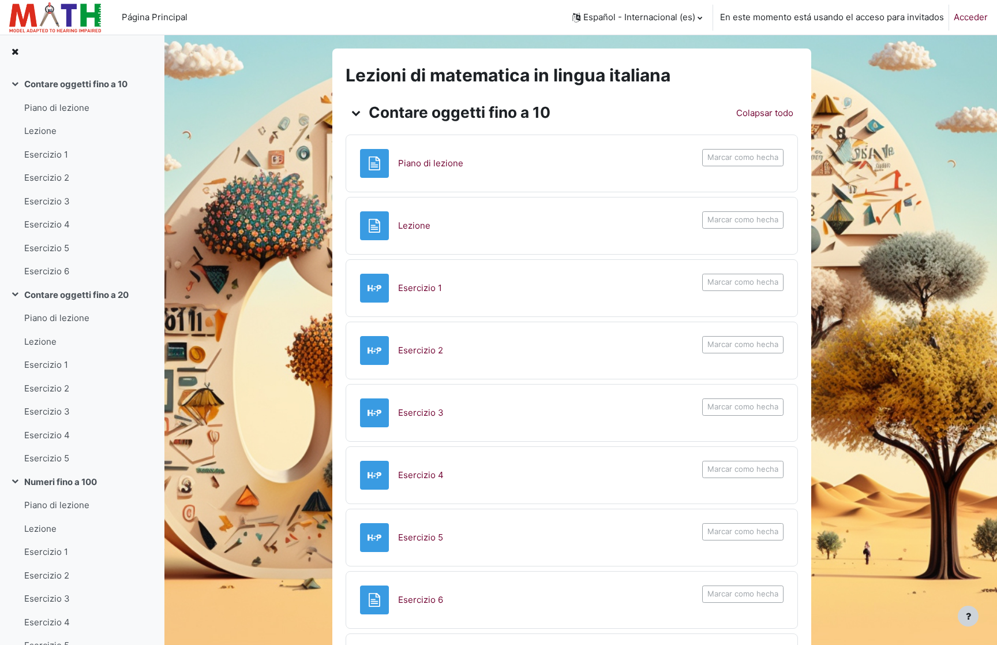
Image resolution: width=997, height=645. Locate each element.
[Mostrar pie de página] (968, 616)
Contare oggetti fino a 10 (76, 84)
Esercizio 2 (46, 177)
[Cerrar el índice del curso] (15, 52)
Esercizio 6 (46, 271)
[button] (637, 17)
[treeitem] (81, 178)
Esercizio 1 (46, 154)
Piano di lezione (56, 107)
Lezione (40, 130)
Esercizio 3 (47, 201)
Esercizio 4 (47, 224)
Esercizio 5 (46, 248)
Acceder (971, 17)
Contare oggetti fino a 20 (76, 294)
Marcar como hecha (742, 157)
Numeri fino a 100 (60, 481)
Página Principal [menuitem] (155, 17)
